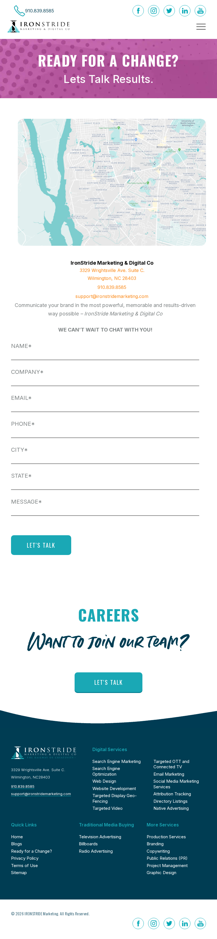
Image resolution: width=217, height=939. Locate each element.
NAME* (21, 346)
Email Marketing (168, 774)
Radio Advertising (96, 851)
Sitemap (19, 872)
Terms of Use (24, 865)
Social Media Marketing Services (176, 783)
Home (17, 836)
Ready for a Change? (31, 851)
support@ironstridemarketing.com (111, 296)
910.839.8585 (111, 287)
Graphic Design (161, 872)
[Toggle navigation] (199, 26)
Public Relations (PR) (167, 858)
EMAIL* (21, 397)
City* (19, 449)
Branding (155, 843)
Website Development (114, 788)
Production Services (166, 836)
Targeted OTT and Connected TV (171, 764)
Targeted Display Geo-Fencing (114, 798)
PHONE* (23, 423)
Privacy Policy (24, 858)
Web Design (104, 781)
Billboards (88, 843)
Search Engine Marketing (116, 761)
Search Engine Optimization (106, 771)
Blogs (16, 843)
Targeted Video (107, 808)
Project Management (167, 865)
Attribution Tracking (172, 794)
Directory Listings (170, 801)
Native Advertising (171, 808)
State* (21, 475)
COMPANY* (27, 371)
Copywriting (158, 851)
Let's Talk (108, 682)
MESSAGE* (26, 501)
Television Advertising (100, 836)
